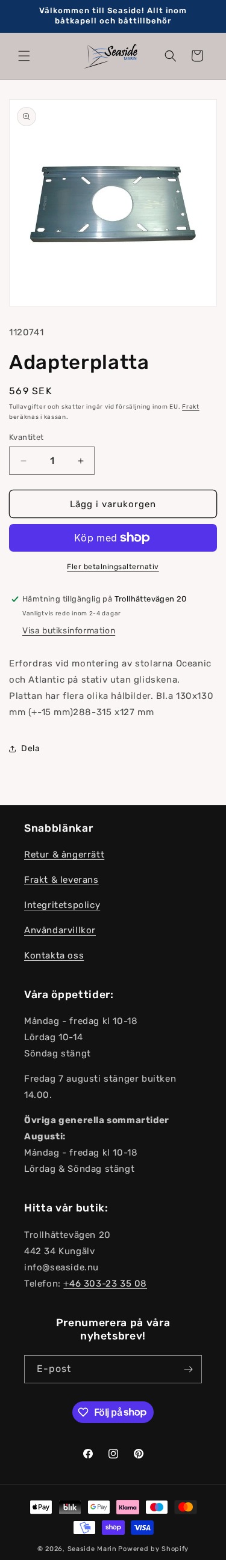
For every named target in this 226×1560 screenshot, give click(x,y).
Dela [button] (30, 748)
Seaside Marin (92, 1549)
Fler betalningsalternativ (113, 566)
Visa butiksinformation (68, 631)
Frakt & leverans (61, 879)
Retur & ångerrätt (64, 854)
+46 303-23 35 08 (105, 1283)
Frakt (190, 406)
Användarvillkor (60, 930)
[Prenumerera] (188, 1369)
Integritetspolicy (62, 905)
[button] (24, 56)
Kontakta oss (54, 955)
